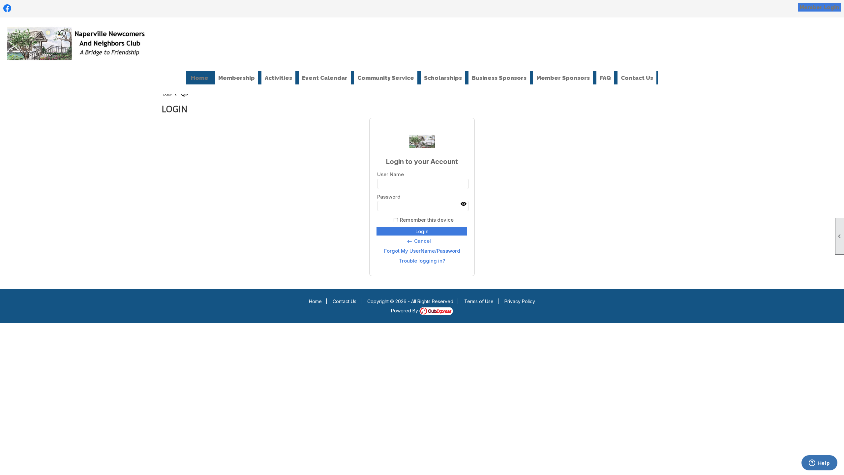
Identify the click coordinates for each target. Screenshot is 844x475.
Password (389, 197)
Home (199, 78)
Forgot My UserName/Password (422, 251)
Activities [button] (278, 78)
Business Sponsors (499, 78)
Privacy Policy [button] (519, 301)
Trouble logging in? (422, 261)
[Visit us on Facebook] (7, 8)
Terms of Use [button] (479, 301)
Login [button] (422, 231)
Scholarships (443, 78)
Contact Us (637, 78)
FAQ (605, 78)
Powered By (405, 310)
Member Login (819, 7)
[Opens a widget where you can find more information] (819, 463)
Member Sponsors (563, 78)
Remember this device (427, 220)
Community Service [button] (385, 78)
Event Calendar (324, 78)
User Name (390, 174)
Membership (236, 78)
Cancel (419, 241)
